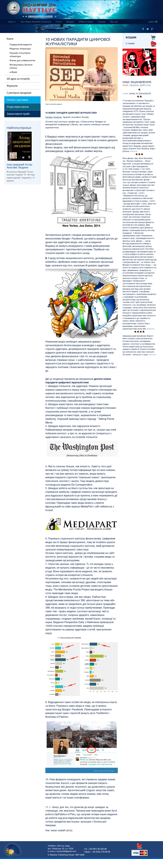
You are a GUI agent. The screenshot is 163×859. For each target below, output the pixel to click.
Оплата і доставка (17, 99)
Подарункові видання (21, 44)
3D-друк (70, 21)
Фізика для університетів (22, 60)
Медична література (20, 48)
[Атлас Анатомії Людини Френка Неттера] (22, 146)
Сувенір (101, 21)
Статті (59, 21)
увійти (152, 21)
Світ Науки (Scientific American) (37, 21)
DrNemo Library (86, 21)
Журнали (12, 85)
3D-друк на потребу (18, 78)
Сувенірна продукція (19, 92)
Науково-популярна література (20, 54)
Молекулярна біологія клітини (21, 66)
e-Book (13, 72)
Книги (11, 21)
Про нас (114, 21)
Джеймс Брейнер (53, 117)
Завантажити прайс (18, 113)
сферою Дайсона (139, 85)
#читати (133, 151)
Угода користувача (18, 106)
